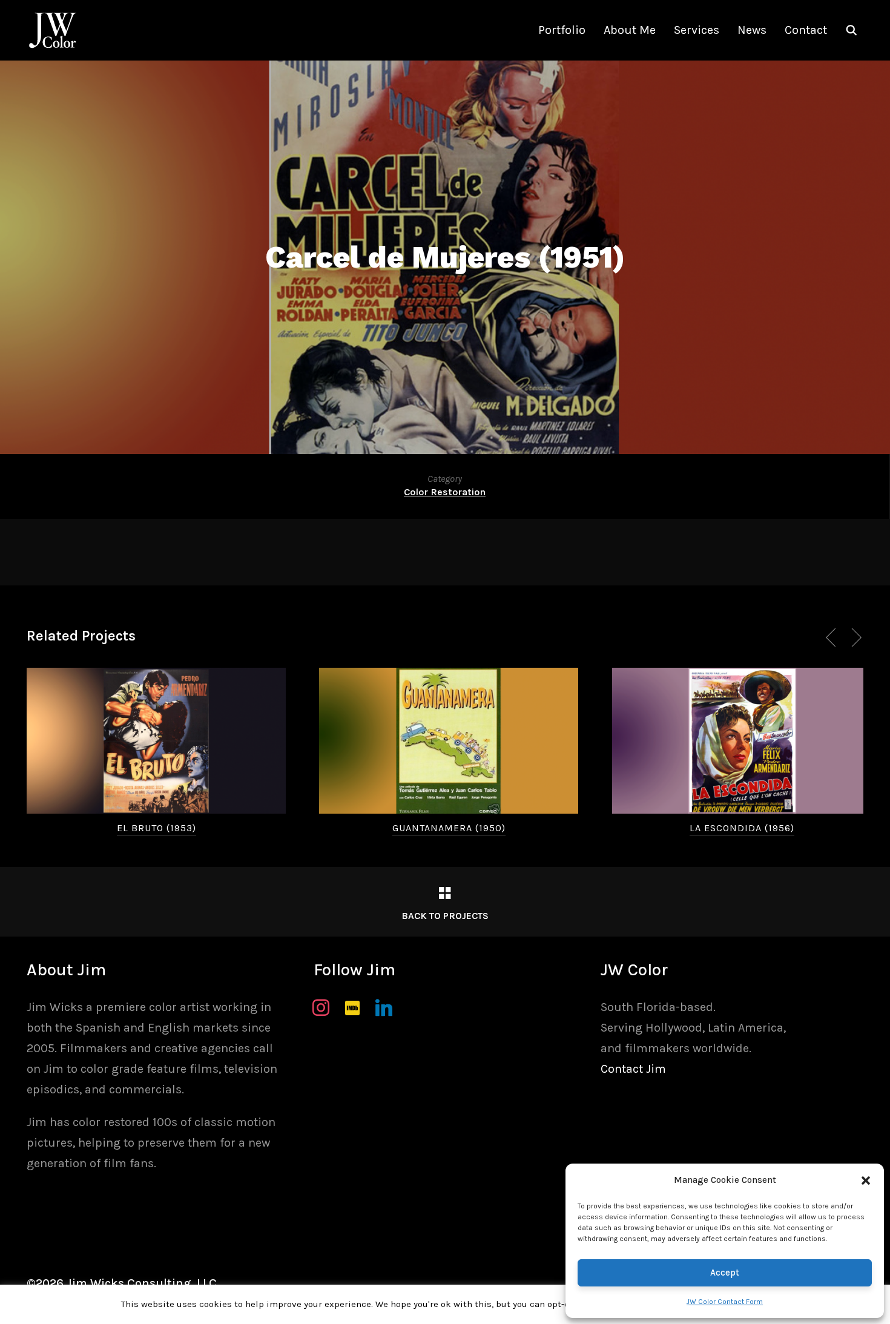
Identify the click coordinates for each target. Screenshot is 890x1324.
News (751, 30)
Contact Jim (633, 1069)
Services (696, 30)
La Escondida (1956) (742, 828)
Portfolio (561, 30)
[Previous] (833, 637)
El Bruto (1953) (156, 828)
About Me (630, 30)
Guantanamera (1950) (449, 828)
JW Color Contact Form (725, 1301)
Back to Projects (445, 915)
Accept (724, 1272)
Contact (806, 30)
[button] (866, 1180)
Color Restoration (445, 492)
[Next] (854, 637)
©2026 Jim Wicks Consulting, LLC (122, 1283)
